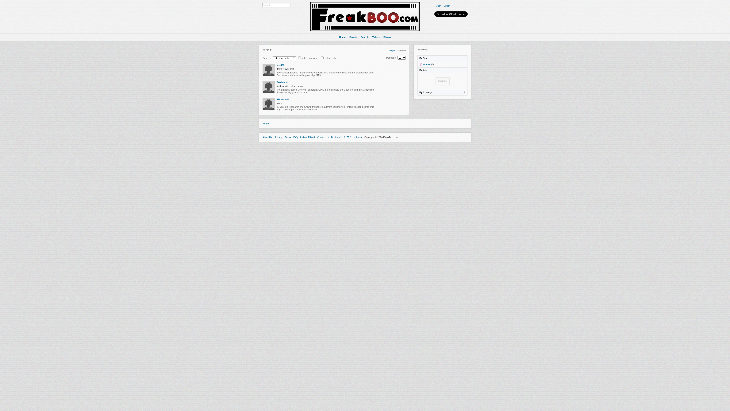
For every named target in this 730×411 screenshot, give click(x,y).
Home (266, 123)
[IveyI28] (269, 75)
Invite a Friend (307, 137)
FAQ (295, 137)
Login (447, 5)
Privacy (278, 137)
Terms (288, 137)
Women (427, 64)
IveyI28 (280, 65)
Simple (392, 50)
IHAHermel (283, 99)
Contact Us (323, 137)
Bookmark (336, 137)
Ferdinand (282, 82)
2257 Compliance (353, 137)
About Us (267, 137)
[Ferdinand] (269, 92)
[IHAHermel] (269, 109)
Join (438, 5)
